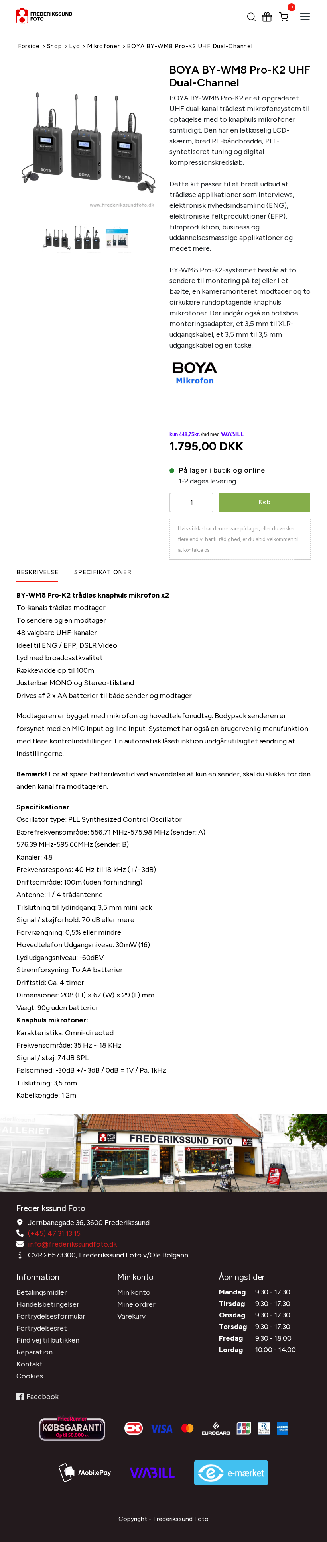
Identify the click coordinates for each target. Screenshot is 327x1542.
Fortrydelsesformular (50, 1316)
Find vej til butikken (47, 1340)
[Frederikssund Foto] (55, 16)
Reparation (34, 1352)
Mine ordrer (136, 1304)
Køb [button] (264, 502)
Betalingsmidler (41, 1292)
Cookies (29, 1376)
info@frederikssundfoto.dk (72, 1244)
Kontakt (29, 1364)
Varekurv (131, 1316)
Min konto (133, 1292)
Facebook (42, 1396)
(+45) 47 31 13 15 (54, 1233)
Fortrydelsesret (41, 1328)
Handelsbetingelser (47, 1304)
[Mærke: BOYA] (195, 371)
